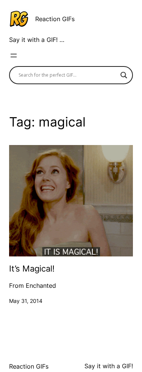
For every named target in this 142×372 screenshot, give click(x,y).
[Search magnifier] (124, 75)
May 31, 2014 (25, 301)
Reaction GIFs (55, 19)
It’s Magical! (32, 268)
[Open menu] (13, 55)
